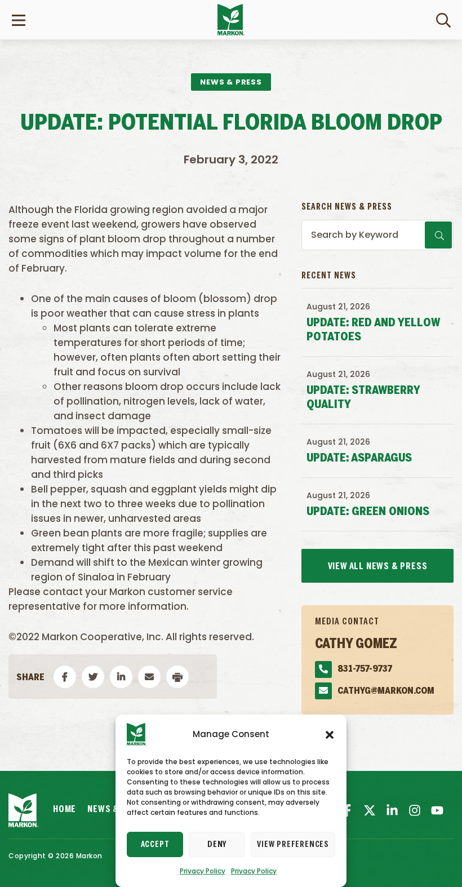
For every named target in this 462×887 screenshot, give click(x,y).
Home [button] (64, 809)
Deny (216, 845)
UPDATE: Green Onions (367, 512)
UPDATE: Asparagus (359, 458)
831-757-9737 (364, 669)
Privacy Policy (202, 871)
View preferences (293, 845)
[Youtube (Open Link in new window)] (437, 810)
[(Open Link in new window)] (392, 810)
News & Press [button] (231, 82)
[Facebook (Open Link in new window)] (347, 810)
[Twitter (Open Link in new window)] (369, 810)
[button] (329, 734)
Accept (155, 845)
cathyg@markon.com (385, 691)
